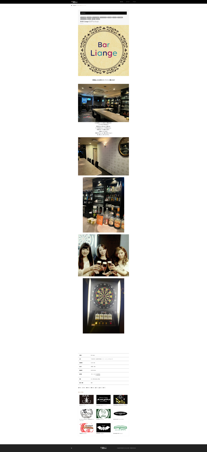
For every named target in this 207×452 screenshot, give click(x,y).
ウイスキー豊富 (83, 17)
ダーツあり (114, 17)
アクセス (134, 1)
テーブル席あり (120, 17)
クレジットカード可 (103, 17)
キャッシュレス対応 (96, 17)
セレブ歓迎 (109, 17)
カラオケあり (89, 17)
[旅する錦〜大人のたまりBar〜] (74, 1)
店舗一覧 (121, 1)
